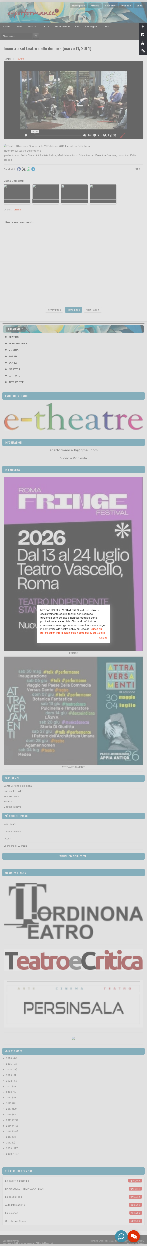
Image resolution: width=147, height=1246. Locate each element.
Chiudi (103, 637)
